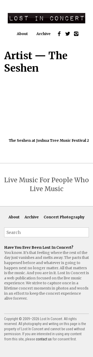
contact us (44, 339)
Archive (43, 34)
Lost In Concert (46, 18)
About (22, 34)
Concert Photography (64, 217)
